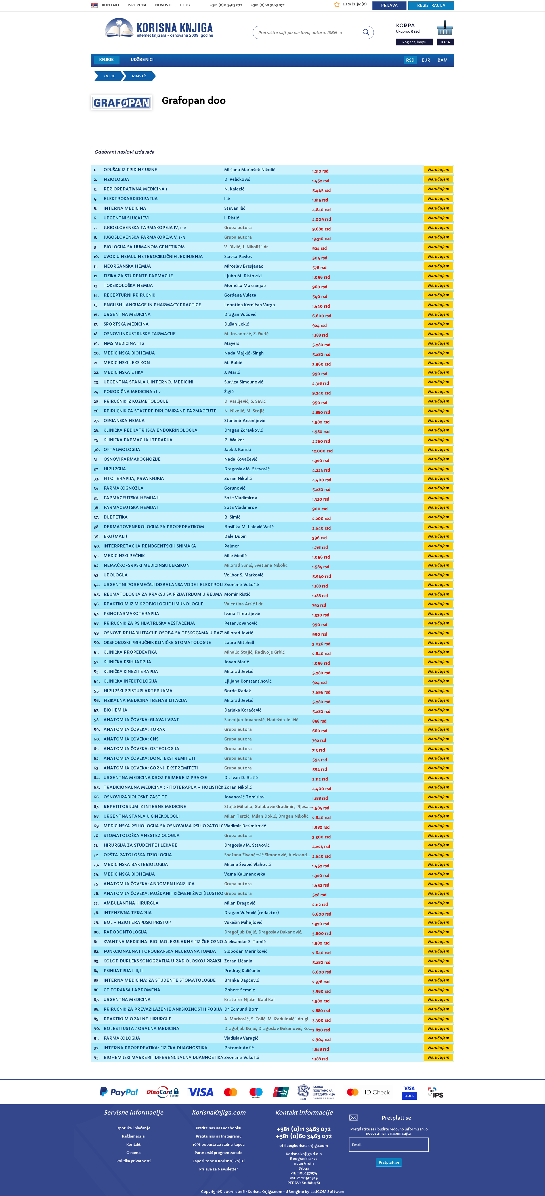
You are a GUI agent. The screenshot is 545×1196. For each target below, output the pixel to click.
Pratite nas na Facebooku (218, 1128)
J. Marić (232, 372)
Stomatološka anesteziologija (142, 835)
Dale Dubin (235, 536)
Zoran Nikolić (238, 478)
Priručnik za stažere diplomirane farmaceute (160, 411)
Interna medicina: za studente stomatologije (160, 980)
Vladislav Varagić (241, 1038)
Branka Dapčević (241, 980)
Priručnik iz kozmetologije (136, 401)
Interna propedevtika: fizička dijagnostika (155, 1048)
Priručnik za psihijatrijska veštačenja (149, 623)
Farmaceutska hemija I (131, 507)
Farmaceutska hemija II (132, 498)
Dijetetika (116, 517)
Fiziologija (116, 179)
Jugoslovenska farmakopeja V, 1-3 (144, 237)
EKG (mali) (115, 536)
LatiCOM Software (327, 1191)
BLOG (185, 5)
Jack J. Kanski (237, 449)
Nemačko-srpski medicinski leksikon (147, 565)
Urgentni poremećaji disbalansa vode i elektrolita (166, 584)
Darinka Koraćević (242, 710)
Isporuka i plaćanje (133, 1128)
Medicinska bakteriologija (136, 864)
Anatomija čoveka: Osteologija (141, 748)
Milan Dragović (239, 903)
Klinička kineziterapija (131, 671)
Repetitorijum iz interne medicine (145, 806)
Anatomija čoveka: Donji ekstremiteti (149, 758)
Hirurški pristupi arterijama (138, 691)
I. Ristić (231, 218)
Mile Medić (235, 555)
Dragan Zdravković (243, 430)
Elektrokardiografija (131, 198)
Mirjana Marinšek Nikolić (249, 169)
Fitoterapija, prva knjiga (134, 478)
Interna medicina (125, 208)
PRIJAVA (389, 5)
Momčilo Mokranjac (245, 285)
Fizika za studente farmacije (138, 276)
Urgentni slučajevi (126, 218)
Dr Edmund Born (241, 1009)
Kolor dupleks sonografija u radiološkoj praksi (162, 961)
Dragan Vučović (240, 314)
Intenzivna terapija (128, 912)
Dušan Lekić (236, 324)
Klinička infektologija (130, 681)
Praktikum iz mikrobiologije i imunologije (154, 604)
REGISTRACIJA (431, 5)
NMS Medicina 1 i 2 (124, 343)
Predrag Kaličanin (242, 970)
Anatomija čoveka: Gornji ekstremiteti (151, 768)
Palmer (231, 546)
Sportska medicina (126, 324)
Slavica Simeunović (243, 382)
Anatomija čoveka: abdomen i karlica (149, 884)
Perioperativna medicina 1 (135, 189)
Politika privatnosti (133, 1161)
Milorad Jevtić (238, 632)
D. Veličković (237, 179)
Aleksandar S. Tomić (245, 941)
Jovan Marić (236, 661)
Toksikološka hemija (128, 285)
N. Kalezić (234, 189)
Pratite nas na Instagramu (219, 1136)
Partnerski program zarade (218, 1152)
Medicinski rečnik (124, 555)
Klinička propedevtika (130, 652)
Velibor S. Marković (243, 575)
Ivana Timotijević (242, 613)
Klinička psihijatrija (127, 662)
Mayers (231, 343)
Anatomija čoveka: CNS (131, 739)
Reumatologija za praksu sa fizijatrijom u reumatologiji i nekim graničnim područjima (208, 594)
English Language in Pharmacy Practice (152, 305)
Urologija (116, 575)
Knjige (109, 76)
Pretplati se (389, 1162)
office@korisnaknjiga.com (303, 1145)
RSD (410, 60)
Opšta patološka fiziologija (138, 855)
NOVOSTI (163, 5)
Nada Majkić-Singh (244, 353)
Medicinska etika (124, 372)
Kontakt (111, 5)
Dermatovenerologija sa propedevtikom (154, 526)
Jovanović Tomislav (244, 797)
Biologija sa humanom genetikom (144, 247)
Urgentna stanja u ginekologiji (142, 816)
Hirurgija (115, 469)
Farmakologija (122, 1038)
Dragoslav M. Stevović (247, 468)
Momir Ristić (237, 594)
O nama (133, 1152)
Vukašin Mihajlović (243, 922)
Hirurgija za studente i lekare (140, 845)
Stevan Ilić (234, 208)
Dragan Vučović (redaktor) (251, 912)
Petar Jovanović (240, 623)
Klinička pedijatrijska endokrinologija (151, 430)
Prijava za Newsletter (218, 1169)
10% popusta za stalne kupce (219, 1144)
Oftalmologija (122, 449)
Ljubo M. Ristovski (243, 275)
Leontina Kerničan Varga (249, 304)
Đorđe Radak (237, 690)
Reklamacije (133, 1136)
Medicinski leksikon (127, 362)
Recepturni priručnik (129, 295)
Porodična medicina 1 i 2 (132, 391)
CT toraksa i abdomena (132, 990)
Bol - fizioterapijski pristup (137, 922)
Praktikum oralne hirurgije (137, 1019)
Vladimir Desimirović (245, 825)
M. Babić (233, 362)
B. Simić (232, 517)
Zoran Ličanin (238, 961)
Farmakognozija (124, 488)
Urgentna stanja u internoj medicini (148, 382)
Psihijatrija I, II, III (124, 970)
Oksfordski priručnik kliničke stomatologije (157, 642)
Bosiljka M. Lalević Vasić (249, 526)
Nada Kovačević (240, 459)
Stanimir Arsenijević (244, 420)
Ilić (227, 198)
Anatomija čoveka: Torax (134, 729)
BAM (442, 60)
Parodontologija (125, 932)
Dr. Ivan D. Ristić (241, 777)
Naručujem (438, 169)
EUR (426, 60)
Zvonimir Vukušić (241, 584)
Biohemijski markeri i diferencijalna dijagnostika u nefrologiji (180, 1057)
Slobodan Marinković (245, 951)
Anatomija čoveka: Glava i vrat (141, 719)
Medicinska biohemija (129, 353)
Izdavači (139, 76)
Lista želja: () (355, 4)
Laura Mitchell (239, 642)
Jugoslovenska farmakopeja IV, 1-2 (145, 227)
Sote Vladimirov (240, 497)
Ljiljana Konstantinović (248, 681)
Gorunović (234, 488)
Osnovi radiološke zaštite (135, 797)
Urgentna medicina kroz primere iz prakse (155, 777)
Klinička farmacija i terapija (138, 440)
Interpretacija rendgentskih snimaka (150, 546)
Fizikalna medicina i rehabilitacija (145, 700)
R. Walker (234, 439)
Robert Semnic (239, 990)
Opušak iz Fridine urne (130, 169)
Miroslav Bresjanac (243, 266)
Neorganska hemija (127, 266)
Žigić (229, 391)
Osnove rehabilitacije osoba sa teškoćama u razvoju (168, 633)
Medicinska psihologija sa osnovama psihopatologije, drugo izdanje (186, 826)
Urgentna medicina (127, 314)
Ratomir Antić (239, 1047)
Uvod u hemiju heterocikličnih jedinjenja (153, 256)
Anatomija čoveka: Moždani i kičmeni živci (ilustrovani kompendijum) (186, 893)
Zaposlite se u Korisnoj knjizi (218, 1161)
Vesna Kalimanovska (244, 874)
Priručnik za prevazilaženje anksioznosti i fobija (163, 1009)
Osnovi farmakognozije (132, 459)
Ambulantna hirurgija (131, 903)
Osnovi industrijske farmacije (140, 333)
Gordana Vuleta (240, 295)
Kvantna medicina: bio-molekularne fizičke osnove (166, 941)
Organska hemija (124, 420)
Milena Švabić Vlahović (247, 864)
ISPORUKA (137, 5)
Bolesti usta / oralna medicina (141, 1028)
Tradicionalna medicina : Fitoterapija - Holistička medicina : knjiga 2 (187, 787)
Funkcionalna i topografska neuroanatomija (160, 951)
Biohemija (115, 710)
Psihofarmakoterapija (131, 613)
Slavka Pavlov (238, 256)
